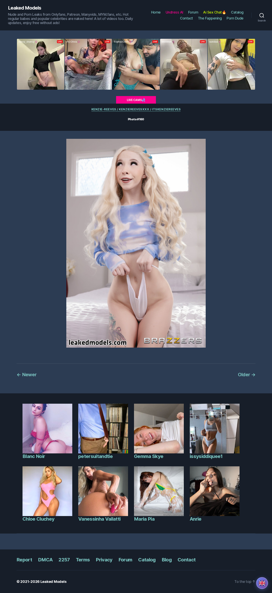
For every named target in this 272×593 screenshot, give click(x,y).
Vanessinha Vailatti (99, 519)
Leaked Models (24, 8)
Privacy (104, 560)
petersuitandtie (95, 456)
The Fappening (210, 18)
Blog (167, 560)
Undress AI (174, 12)
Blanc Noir (34, 456)
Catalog (237, 12)
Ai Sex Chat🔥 (214, 12)
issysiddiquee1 (206, 456)
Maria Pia (144, 519)
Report (24, 560)
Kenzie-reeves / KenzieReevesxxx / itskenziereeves (136, 109)
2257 (64, 560)
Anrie (196, 519)
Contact (186, 18)
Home (156, 12)
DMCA (45, 560)
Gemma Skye (148, 456)
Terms (83, 560)
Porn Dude (235, 18)
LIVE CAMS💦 (136, 100)
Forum (193, 12)
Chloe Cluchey (38, 519)
